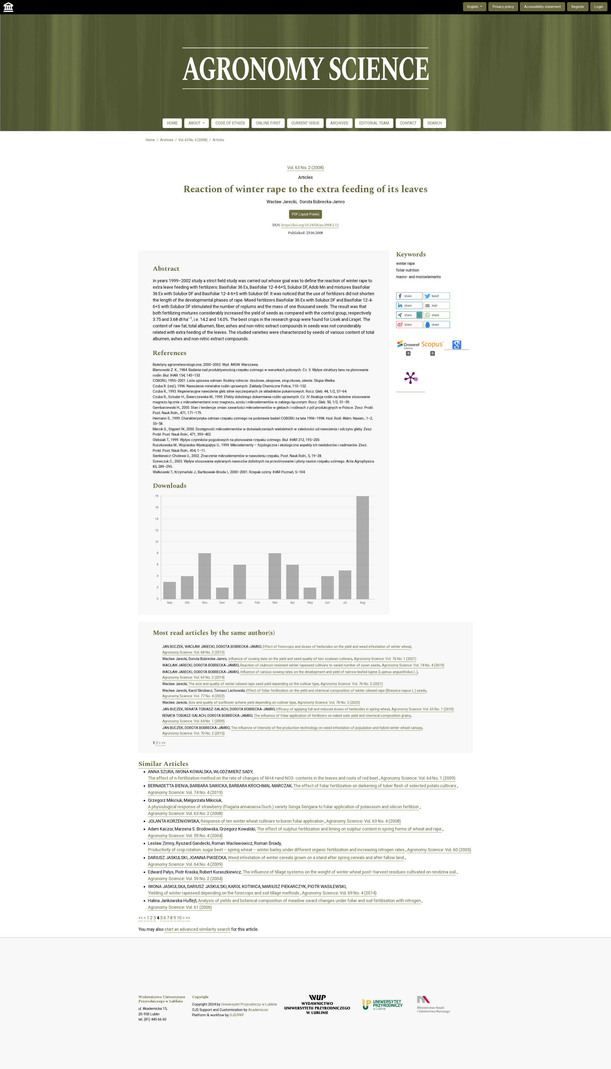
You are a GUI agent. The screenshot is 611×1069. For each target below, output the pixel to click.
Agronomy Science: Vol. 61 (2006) (180, 907)
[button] (409, 295)
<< (140, 917)
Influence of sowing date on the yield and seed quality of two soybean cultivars (290, 659)
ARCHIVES (339, 123)
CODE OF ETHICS (230, 123)
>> (163, 743)
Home (150, 140)
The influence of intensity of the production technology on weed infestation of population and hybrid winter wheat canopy (326, 728)
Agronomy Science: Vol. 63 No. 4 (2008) (363, 821)
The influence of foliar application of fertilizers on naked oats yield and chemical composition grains (332, 715)
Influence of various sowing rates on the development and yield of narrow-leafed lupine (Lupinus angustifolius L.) (329, 672)
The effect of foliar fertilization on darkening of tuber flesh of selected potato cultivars (374, 785)
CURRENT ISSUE (305, 123)
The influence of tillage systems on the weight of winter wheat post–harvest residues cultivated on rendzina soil (349, 871)
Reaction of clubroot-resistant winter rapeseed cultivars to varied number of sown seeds (310, 665)
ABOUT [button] (195, 123)
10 (179, 917)
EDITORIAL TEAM (374, 123)
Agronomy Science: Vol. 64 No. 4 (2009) (185, 864)
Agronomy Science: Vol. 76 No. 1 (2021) (385, 659)
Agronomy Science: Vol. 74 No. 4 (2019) (413, 665)
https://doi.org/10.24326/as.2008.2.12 (310, 225)
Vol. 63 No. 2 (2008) (193, 140)
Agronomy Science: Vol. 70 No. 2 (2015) (193, 733)
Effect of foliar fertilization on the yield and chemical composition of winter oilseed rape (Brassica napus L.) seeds (336, 690)
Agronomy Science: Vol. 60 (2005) (439, 849)
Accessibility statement (542, 7)
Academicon (258, 1010)
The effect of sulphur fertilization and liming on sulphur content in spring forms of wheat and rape (349, 828)
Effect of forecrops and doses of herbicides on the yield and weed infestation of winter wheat (337, 646)
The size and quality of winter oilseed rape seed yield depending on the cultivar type (254, 684)
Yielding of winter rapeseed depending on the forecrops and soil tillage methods (223, 892)
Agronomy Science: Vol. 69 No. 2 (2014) (193, 677)
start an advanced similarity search (197, 929)
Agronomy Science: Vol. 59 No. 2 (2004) (185, 878)
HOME (172, 123)
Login (599, 7)
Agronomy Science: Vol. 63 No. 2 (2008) (185, 813)
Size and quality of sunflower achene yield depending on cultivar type (242, 702)
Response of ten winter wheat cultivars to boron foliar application (262, 821)
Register (577, 7)
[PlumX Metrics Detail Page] (410, 377)
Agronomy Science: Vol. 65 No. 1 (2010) (422, 709)
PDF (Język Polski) (305, 214)
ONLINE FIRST (268, 123)
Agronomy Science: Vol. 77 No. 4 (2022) (193, 696)
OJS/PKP (237, 1015)
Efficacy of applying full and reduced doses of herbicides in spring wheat (333, 709)
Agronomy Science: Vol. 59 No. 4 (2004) (185, 835)
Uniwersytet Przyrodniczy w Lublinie (249, 1004)
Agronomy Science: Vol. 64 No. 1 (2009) (193, 721)
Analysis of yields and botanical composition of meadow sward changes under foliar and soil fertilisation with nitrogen (309, 900)
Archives (166, 140)
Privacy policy (503, 7)
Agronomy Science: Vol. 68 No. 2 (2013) (193, 652)
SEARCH (434, 123)
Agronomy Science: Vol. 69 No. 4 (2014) (339, 892)
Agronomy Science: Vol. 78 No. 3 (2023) (329, 702)
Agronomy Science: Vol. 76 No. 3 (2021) (352, 684)
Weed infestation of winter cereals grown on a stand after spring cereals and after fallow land (316, 857)
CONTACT (408, 123)
